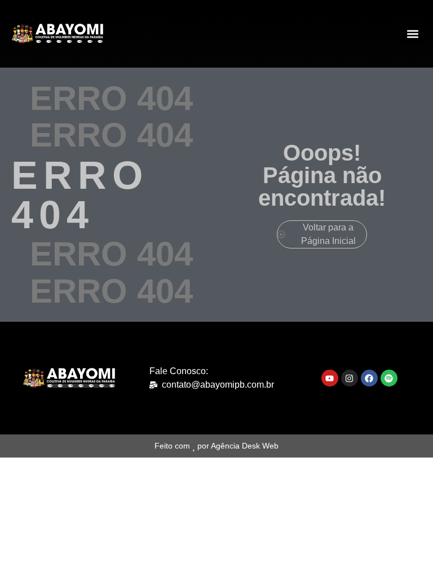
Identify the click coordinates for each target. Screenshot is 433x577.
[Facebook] (369, 378)
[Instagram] (349, 378)
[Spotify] (389, 378)
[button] (412, 34)
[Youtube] (329, 378)
